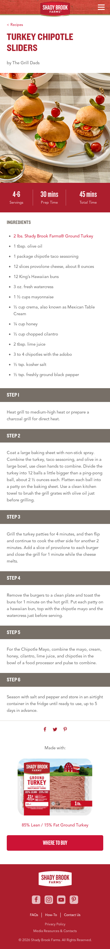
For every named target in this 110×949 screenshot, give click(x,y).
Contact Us (72, 915)
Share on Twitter (55, 729)
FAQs (34, 915)
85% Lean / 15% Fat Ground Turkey (55, 825)
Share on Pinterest (65, 729)
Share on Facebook (44, 729)
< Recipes (15, 25)
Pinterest (74, 899)
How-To (51, 915)
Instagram (49, 899)
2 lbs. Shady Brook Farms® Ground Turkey (53, 236)
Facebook (36, 899)
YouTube (61, 899)
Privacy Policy (55, 924)
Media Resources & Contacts (55, 931)
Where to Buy (55, 842)
